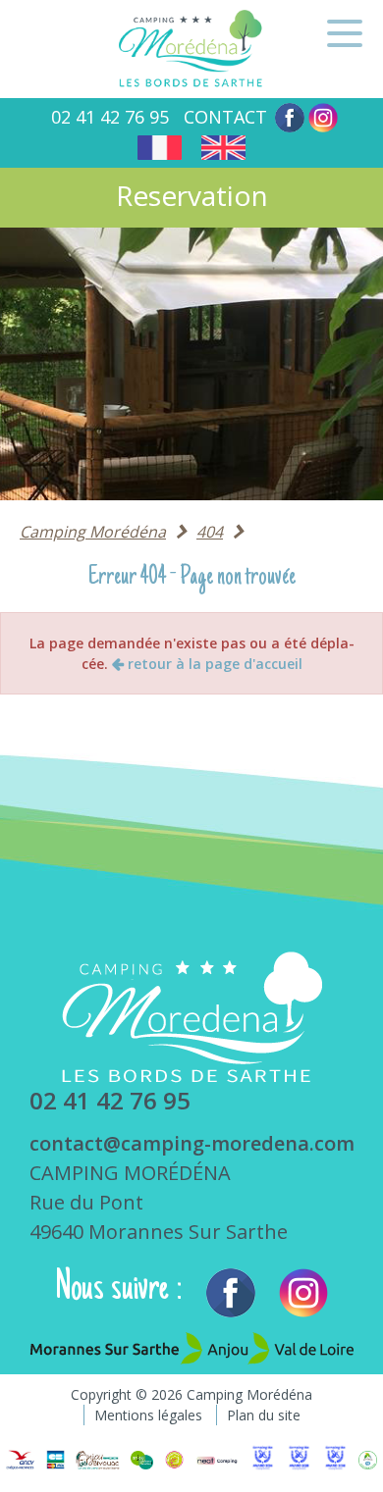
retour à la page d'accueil (213, 663)
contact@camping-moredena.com (192, 1143)
